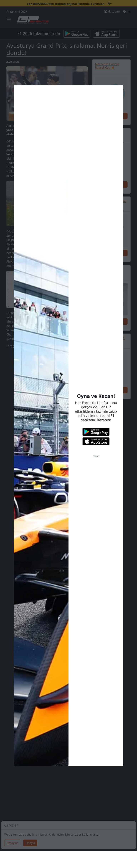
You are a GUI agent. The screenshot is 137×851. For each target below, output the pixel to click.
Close (96, 456)
